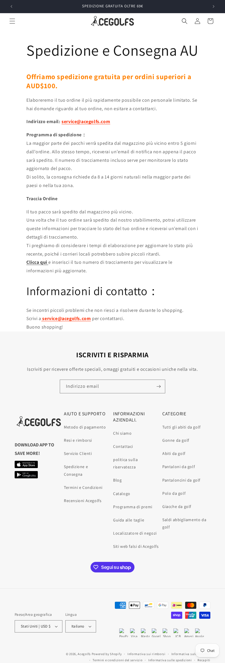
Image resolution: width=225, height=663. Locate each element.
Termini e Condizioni (83, 487)
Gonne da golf (175, 440)
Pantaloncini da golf (181, 480)
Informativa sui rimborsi (146, 654)
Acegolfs (84, 654)
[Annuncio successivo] (213, 6)
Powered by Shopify (107, 654)
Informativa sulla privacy (191, 654)
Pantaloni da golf (178, 466)
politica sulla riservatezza (125, 463)
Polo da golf (173, 493)
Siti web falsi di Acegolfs (136, 546)
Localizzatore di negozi (135, 533)
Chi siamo (122, 433)
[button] (12, 21)
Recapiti (203, 660)
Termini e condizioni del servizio (117, 660)
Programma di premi (132, 506)
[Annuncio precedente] (11, 6)
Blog (117, 480)
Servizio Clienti (78, 453)
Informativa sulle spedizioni (170, 660)
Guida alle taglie (128, 520)
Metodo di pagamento (85, 427)
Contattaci (123, 446)
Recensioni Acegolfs (82, 500)
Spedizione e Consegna (76, 470)
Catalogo (121, 493)
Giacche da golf (176, 506)
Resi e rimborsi (78, 440)
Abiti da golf (173, 453)
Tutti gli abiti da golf (181, 427)
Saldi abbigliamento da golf (184, 523)
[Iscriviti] (158, 386)
